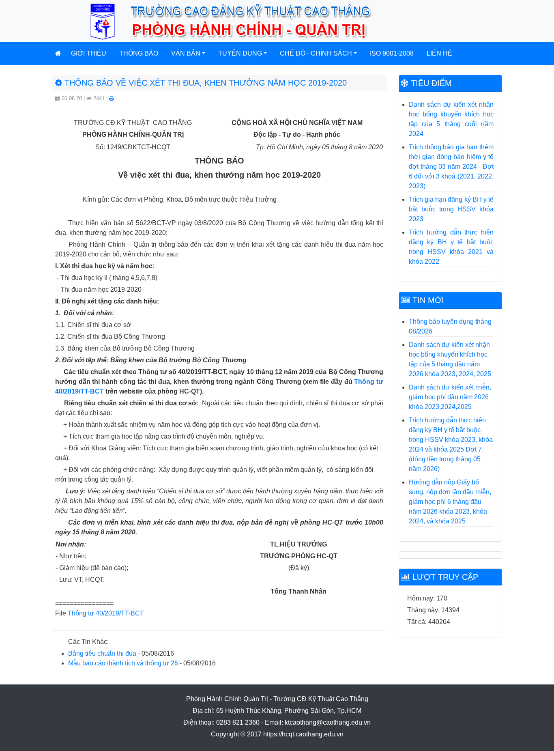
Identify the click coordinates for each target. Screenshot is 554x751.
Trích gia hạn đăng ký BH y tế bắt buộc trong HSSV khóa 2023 (451, 209)
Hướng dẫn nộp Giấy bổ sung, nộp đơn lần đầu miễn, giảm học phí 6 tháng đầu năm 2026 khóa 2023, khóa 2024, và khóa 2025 (450, 502)
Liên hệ (439, 53)
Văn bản (185, 53)
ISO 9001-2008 (392, 53)
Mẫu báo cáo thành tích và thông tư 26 (123, 663)
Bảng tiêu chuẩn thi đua (102, 653)
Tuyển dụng (240, 53)
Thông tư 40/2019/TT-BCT (106, 613)
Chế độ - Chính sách (316, 53)
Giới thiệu (88, 53)
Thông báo (138, 53)
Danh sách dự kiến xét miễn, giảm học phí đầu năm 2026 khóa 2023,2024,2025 (450, 397)
